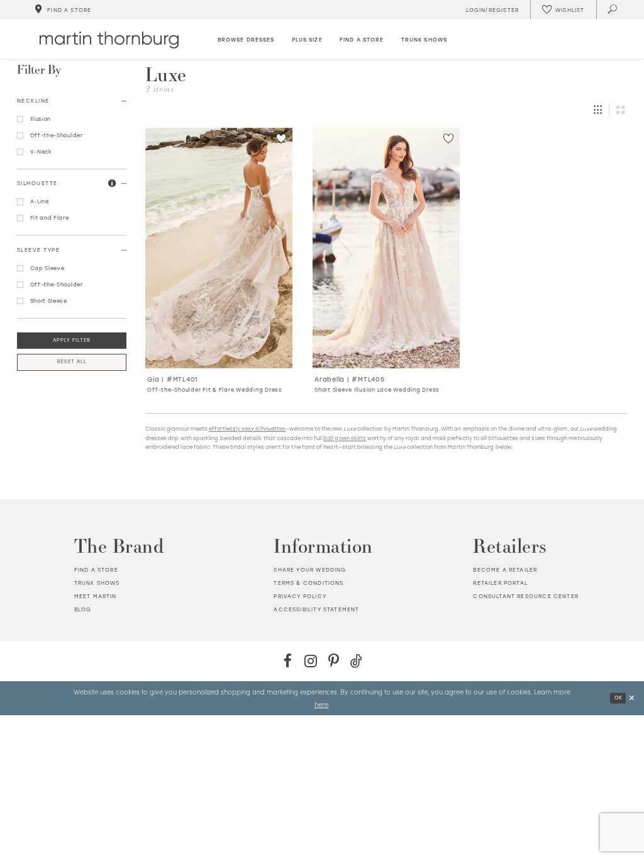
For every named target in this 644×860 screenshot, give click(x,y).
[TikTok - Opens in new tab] (356, 660)
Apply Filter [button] (72, 340)
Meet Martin (95, 595)
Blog (83, 609)
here (321, 704)
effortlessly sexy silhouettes (247, 428)
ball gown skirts (344, 437)
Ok (618, 698)
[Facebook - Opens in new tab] (287, 660)
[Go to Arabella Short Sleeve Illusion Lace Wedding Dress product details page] (386, 248)
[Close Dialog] (632, 698)
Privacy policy (300, 595)
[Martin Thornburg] (109, 39)
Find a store (96, 569)
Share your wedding (310, 569)
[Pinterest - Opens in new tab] (333, 660)
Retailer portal (500, 582)
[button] (112, 183)
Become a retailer (505, 569)
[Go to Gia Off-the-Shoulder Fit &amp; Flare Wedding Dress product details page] (219, 248)
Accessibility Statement (316, 609)
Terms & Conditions (308, 582)
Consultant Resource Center (525, 595)
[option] (219, 265)
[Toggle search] (613, 9)
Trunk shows (97, 582)
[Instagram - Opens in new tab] (310, 660)
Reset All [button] (72, 361)
